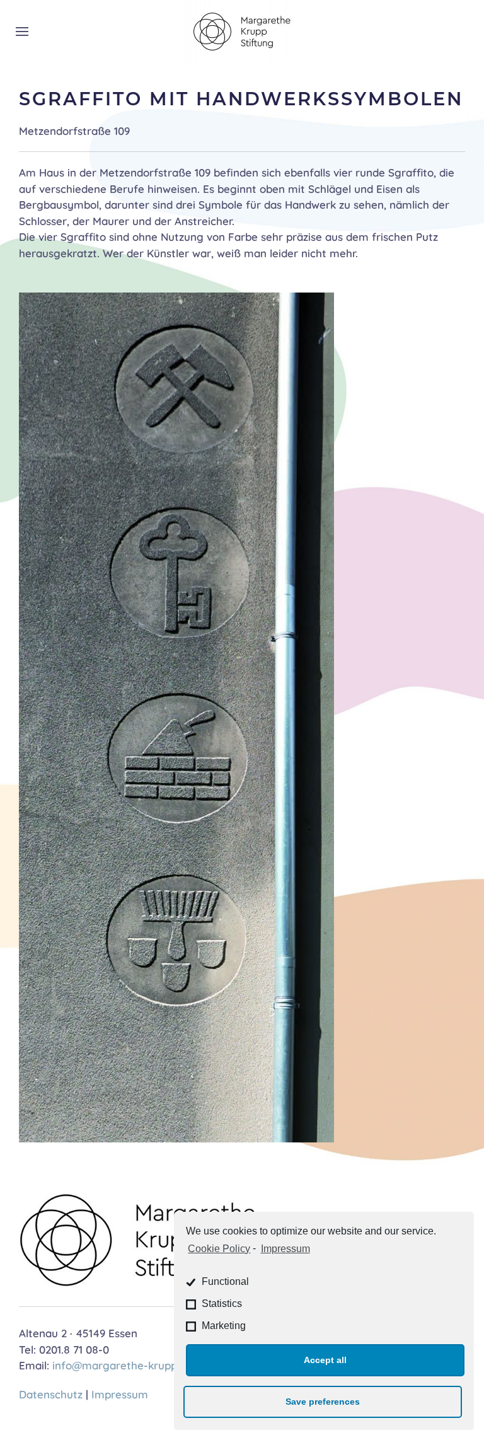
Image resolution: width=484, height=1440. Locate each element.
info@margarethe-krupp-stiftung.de (144, 1365)
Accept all (325, 1360)
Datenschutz (51, 1394)
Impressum (285, 1248)
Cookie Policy (219, 1248)
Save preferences (322, 1401)
